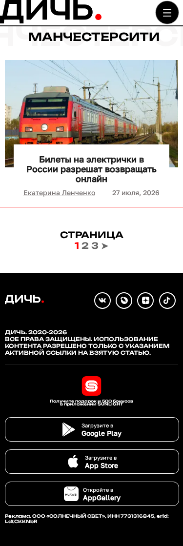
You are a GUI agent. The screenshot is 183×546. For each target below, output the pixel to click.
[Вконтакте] (102, 300)
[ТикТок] (167, 300)
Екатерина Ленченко (59, 192)
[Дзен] (145, 300)
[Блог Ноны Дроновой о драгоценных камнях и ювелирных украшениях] (124, 300)
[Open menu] (167, 12)
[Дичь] (51, 21)
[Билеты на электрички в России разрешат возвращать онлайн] (91, 113)
